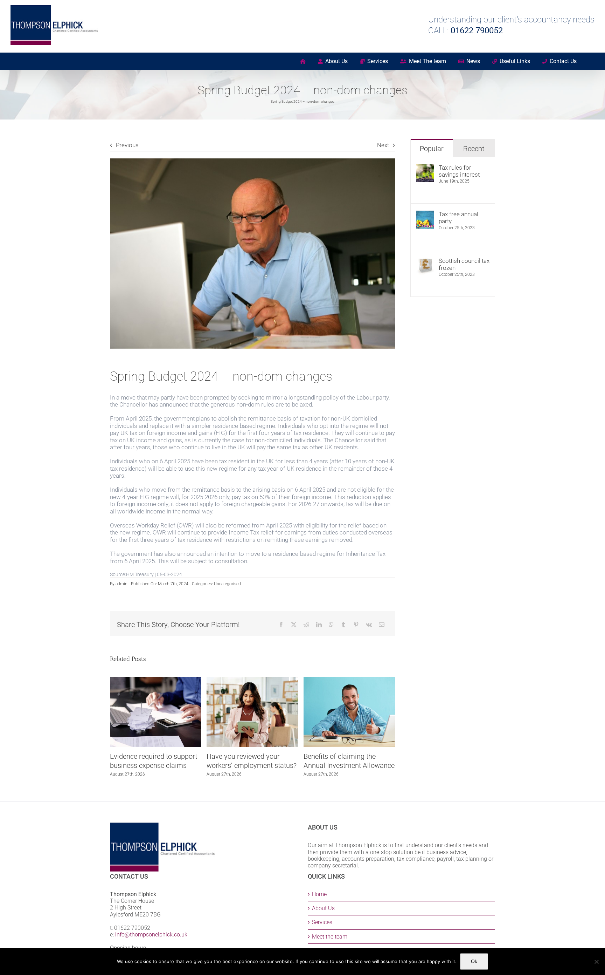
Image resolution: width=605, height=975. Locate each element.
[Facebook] (281, 624)
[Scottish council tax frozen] (425, 260)
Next (383, 145)
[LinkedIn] (319, 624)
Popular (432, 148)
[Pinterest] (356, 624)
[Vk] (368, 624)
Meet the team (329, 936)
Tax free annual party (458, 218)
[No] (596, 961)
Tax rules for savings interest (459, 171)
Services (322, 922)
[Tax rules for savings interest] (425, 167)
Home (319, 894)
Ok (474, 961)
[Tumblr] (343, 624)
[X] (293, 624)
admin (121, 583)
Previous (127, 145)
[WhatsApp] (331, 624)
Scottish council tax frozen (464, 264)
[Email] (381, 624)
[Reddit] (306, 624)
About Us (323, 908)
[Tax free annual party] (425, 214)
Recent (473, 148)
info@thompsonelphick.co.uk (151, 934)
